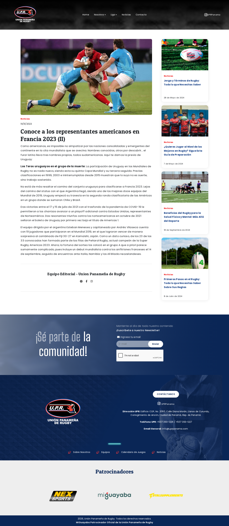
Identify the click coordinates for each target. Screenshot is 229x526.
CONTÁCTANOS (166, 394)
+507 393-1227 (184, 421)
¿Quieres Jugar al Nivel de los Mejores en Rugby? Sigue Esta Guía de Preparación (183, 150)
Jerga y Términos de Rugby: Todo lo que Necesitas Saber (182, 82)
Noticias (126, 14)
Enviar (155, 344)
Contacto (141, 14)
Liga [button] (113, 14)
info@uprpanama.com (166, 428)
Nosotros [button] (99, 14)
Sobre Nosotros (81, 452)
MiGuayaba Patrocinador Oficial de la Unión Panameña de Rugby (114, 522)
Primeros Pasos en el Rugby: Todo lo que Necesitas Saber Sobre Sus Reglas (182, 283)
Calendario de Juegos (133, 452)
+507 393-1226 (165, 421)
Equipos (105, 452)
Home (85, 14)
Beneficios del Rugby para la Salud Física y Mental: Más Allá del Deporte (184, 217)
